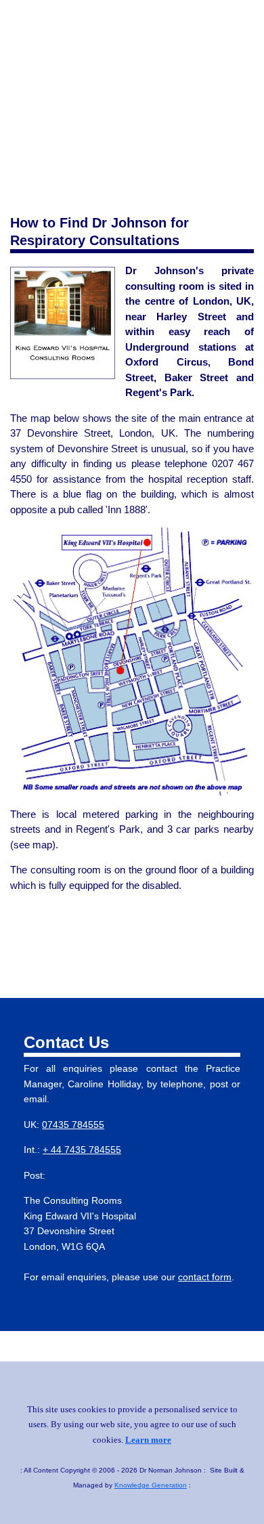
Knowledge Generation (150, 1485)
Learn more (148, 1440)
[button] (180, 954)
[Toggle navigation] (248, 24)
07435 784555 (73, 1125)
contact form (205, 1277)
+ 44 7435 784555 (82, 1150)
